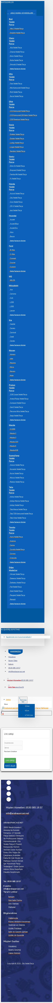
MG (10, 276)
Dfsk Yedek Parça (11, 104)
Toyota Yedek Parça (11, 530)
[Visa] (9, 969)
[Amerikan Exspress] (9, 982)
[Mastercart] (9, 976)
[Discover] (9, 989)
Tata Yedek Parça (11, 490)
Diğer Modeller (11, 569)
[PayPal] (9, 995)
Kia (10, 320)
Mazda (11, 425)
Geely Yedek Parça (11, 159)
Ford (11, 246)
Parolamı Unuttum (10, 751)
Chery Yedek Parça (11, 41)
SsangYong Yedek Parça (11, 458)
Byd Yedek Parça (11, 22)
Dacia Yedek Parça (11, 128)
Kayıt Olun (10, 766)
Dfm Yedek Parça (11, 77)
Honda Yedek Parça (11, 187)
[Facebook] (9, 782)
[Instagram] (9, 788)
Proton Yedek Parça (11, 388)
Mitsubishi (11, 285)
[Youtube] (9, 799)
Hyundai (11, 216)
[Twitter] (9, 794)
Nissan (11, 350)
